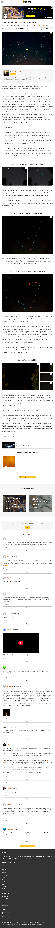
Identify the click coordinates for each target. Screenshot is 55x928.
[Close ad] (52, 7)
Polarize (9, 788)
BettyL (8, 556)
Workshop (4, 875)
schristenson (10, 686)
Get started (5, 898)
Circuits (4, 872)
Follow (13, 74)
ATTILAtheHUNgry (8, 26)
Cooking (4, 882)
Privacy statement (30, 922)
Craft (3, 879)
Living (3, 884)
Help (3, 901)
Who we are (5, 905)
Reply (27, 551)
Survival (23, 26)
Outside (17, 26)
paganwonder (10, 829)
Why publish (5, 896)
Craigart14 (9, 539)
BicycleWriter (10, 578)
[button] (2, 2)
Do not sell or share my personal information (15, 925)
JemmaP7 (9, 613)
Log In (27, 528)
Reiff (8, 727)
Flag (6, 547)
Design (4, 877)
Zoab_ (8, 667)
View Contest (46, 445)
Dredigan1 (9, 594)
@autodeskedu (8, 916)
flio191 (8, 745)
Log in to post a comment (27, 846)
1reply (5, 782)
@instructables (8, 913)
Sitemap (4, 903)
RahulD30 (9, 629)
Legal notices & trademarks (35, 925)
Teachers (4, 889)
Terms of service (19, 922)
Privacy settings (40, 922)
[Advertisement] (27, 12)
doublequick (10, 804)
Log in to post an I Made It (27, 477)
